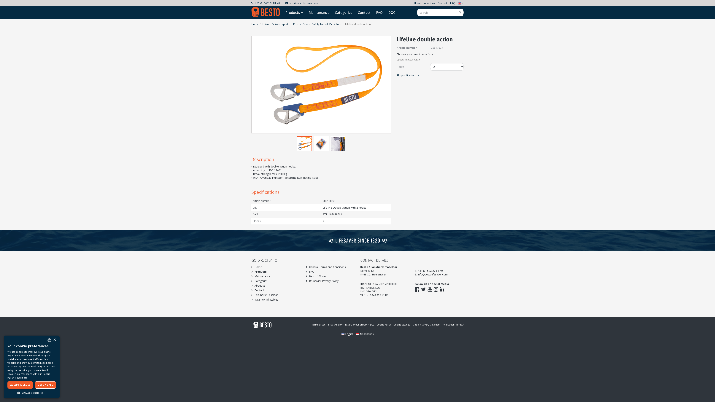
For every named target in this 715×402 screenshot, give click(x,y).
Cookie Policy (384, 324)
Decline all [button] (45, 384)
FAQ (452, 3)
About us (429, 3)
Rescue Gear (300, 24)
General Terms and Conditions (327, 267)
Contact (442, 3)
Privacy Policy (335, 324)
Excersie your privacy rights (359, 324)
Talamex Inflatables (266, 299)
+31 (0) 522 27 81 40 (267, 3)
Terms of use (318, 324)
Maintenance (319, 12)
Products (292, 12)
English (349, 334)
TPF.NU (460, 324)
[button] (461, 3)
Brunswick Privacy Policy (324, 281)
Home (417, 3)
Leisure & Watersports (276, 24)
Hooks (400, 66)
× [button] (54, 340)
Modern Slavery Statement (426, 324)
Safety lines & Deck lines (326, 24)
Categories (343, 12)
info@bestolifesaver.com (305, 3)
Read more (21, 377)
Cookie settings (402, 324)
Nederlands (366, 334)
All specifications (407, 75)
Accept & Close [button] (20, 384)
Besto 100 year (318, 276)
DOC (391, 12)
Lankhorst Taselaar (266, 295)
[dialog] (32, 367)
